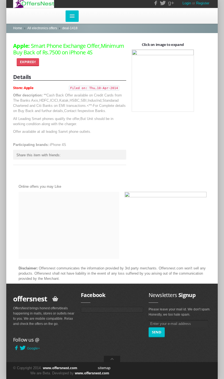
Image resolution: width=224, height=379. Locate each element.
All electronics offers (42, 28)
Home (17, 28)
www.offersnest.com (60, 368)
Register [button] (202, 3)
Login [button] (186, 3)
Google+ (33, 348)
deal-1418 (70, 28)
